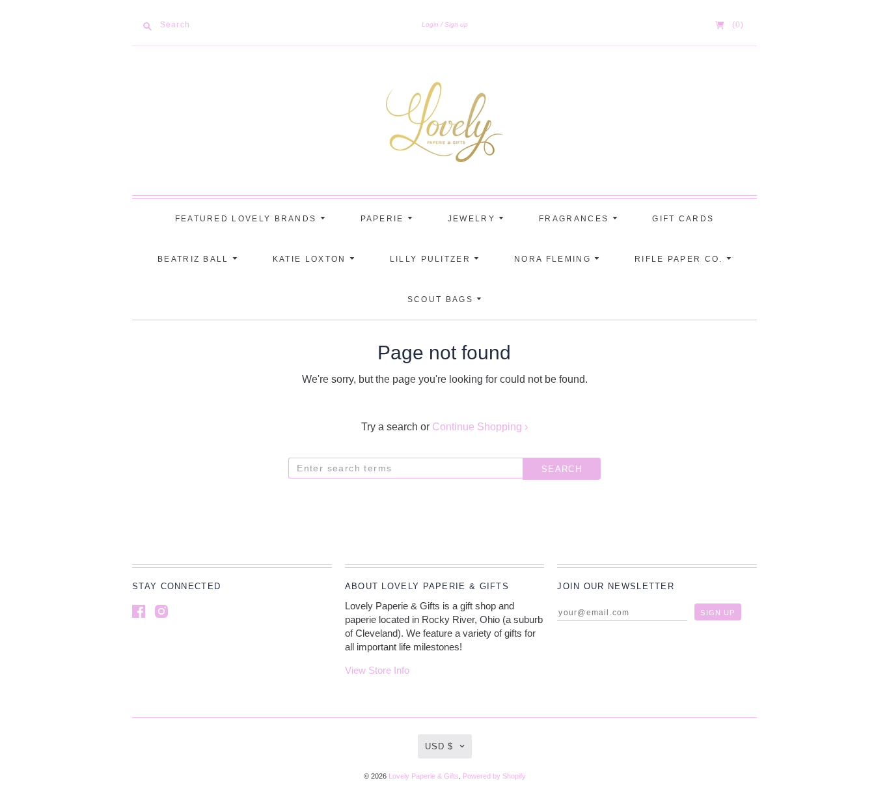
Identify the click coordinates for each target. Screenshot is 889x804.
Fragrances (575, 219)
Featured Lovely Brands (247, 219)
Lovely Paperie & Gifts (424, 776)
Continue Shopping (480, 426)
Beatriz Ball (194, 259)
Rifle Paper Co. (680, 259)
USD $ (439, 746)
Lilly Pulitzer (432, 259)
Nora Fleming (554, 259)
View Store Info (377, 670)
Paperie (384, 219)
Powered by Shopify (494, 776)
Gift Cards (683, 219)
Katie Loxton (311, 259)
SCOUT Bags (441, 299)
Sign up (456, 24)
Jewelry (473, 219)
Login (430, 24)
